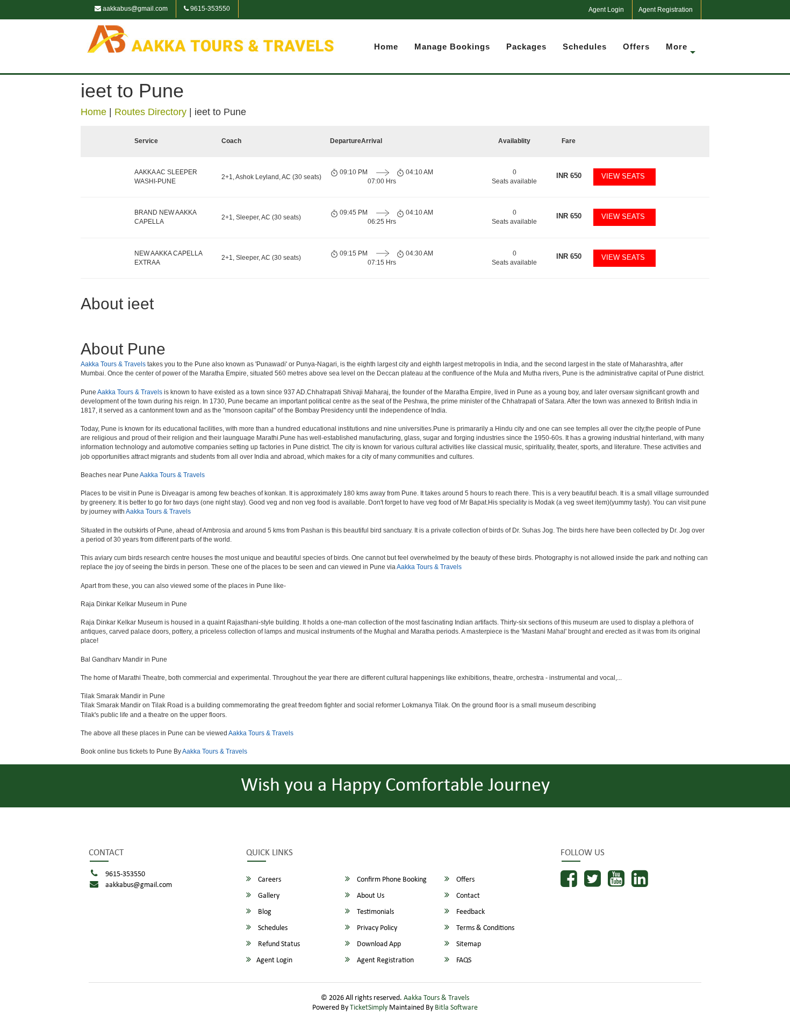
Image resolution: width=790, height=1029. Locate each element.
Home (386, 46)
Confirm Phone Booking (391, 880)
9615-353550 (209, 8)
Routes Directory (150, 112)
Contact (467, 896)
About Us (369, 896)
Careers (268, 880)
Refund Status (278, 944)
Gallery (267, 896)
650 (568, 176)
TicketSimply (368, 1008)
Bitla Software (456, 1008)
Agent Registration (665, 9)
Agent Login (606, 9)
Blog (263, 912)
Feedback (470, 912)
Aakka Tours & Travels (113, 364)
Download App (378, 944)
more (676, 46)
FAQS (463, 960)
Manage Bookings (452, 46)
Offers (636, 46)
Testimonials (374, 912)
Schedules (585, 46)
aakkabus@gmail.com (134, 8)
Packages (526, 46)
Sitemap (468, 944)
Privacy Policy (376, 928)
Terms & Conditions (484, 928)
